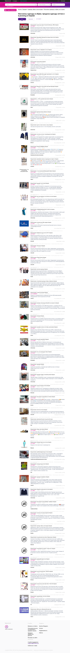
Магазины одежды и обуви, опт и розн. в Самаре (57, 145)
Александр (33, 33)
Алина (32, 228)
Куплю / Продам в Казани (34, 547)
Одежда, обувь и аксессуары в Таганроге (45, 279)
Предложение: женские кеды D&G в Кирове (40, 339)
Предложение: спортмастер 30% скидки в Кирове (41, 222)
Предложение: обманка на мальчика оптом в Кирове (42, 489)
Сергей (32, 298)
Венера (32, 579)
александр (33, 57)
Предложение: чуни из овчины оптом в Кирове (40, 385)
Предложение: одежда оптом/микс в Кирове (40, 476)
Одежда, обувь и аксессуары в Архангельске (46, 207)
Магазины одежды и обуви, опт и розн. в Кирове (57, 48)
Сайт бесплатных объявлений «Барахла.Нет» (24, 650)
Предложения (31, 19)
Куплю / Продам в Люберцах (35, 132)
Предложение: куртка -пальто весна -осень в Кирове (42, 124)
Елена (32, 288)
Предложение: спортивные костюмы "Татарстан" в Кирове (43, 548)
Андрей (32, 120)
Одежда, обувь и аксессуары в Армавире (45, 220)
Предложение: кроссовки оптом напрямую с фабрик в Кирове (43, 501)
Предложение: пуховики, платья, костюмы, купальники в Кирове (44, 327)
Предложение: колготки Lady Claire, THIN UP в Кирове (42, 571)
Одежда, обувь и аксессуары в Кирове (44, 48)
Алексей (32, 252)
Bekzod (32, 142)
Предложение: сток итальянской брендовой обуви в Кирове (43, 171)
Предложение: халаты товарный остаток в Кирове (41, 49)
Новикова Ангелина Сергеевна (37, 155)
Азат (32, 554)
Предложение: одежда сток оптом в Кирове (40, 183)
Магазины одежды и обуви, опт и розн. (54, 9)
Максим (32, 447)
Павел (32, 179)
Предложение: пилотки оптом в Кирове (39, 409)
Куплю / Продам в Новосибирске (35, 523)
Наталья (32, 567)
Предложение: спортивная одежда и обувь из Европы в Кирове (44, 281)
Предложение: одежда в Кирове (37, 364)
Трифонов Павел (34, 508)
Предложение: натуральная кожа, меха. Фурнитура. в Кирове (43, 537)
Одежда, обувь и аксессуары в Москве (44, 23)
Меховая (32, 392)
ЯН (31, 604)
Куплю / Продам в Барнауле (34, 243)
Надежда (32, 521)
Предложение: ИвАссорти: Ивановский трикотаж (41, 609)
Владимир (33, 94)
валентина (33, 129)
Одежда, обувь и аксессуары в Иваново (44, 230)
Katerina (32, 437)
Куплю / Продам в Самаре (34, 145)
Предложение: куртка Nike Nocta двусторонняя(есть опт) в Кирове (45, 74)
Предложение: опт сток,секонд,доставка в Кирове (41, 351)
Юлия (32, 276)
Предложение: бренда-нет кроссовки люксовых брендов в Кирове (44, 86)
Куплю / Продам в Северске (34, 59)
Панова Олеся (33, 70)
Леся (32, 311)
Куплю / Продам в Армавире (34, 220)
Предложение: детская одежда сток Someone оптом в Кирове (44, 196)
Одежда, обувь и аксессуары (35, 9)
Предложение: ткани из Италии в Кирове (39, 292)
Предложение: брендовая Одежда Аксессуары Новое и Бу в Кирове (45, 37)
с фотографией (38, 18)
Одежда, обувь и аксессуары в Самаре (44, 145)
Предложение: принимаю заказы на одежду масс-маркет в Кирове (44, 159)
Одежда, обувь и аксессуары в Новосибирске (47, 523)
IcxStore (32, 82)
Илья (32, 107)
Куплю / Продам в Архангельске (35, 207)
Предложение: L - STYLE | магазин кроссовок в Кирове (42, 98)
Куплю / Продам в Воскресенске (35, 372)
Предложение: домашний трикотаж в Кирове (40, 559)
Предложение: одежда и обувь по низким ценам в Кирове (43, 374)
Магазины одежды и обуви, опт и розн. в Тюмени (58, 72)
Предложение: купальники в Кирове (38, 61)
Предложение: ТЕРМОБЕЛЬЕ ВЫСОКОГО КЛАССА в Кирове (42, 209)
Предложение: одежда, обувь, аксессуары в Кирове (41, 525)
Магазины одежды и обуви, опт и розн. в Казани (57, 547)
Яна (31, 425)
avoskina (32, 166)
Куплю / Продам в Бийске (34, 384)
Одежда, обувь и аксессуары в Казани (44, 547)
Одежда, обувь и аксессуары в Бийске (44, 384)
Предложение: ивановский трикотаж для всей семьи (42, 419)
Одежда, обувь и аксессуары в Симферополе (47, 194)
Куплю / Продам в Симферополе (35, 194)
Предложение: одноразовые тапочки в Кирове (40, 596)
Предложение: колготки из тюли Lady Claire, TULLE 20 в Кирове (44, 583)
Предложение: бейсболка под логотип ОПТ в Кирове (42, 232)
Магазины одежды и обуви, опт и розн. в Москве (57, 23)
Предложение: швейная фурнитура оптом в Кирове (41, 451)
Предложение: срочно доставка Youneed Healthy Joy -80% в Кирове (45, 24)
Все (22, 19)
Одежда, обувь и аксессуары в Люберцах (45, 132)
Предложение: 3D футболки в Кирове (38, 257)
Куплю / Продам (22, 9)
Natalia (32, 533)
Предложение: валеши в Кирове (37, 315)
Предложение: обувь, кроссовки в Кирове (39, 429)
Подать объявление (11, 10)
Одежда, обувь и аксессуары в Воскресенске (46, 372)
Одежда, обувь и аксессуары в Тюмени (44, 72)
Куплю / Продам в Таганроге (35, 279)
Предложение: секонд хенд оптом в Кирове (40, 463)
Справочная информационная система (39, 459)
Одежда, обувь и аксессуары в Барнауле (45, 243)
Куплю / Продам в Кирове (34, 48)
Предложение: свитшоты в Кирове (38, 245)
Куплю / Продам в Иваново (34, 230)
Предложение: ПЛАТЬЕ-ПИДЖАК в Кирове (39, 146)
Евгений (32, 241)
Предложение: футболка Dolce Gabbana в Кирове (41, 111)
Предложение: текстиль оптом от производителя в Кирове (43, 134)
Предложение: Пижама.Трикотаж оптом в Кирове (41, 442)
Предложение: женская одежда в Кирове (39, 269)
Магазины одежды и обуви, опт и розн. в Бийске (57, 384)
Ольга (32, 191)
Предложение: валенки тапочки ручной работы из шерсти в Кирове (45, 303)
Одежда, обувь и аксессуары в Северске (44, 59)
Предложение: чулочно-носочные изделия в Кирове (41, 512)
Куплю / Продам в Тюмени (34, 72)
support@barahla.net (33, 643)
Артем (32, 405)
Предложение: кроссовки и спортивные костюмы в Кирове (43, 396)
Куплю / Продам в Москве (34, 23)
